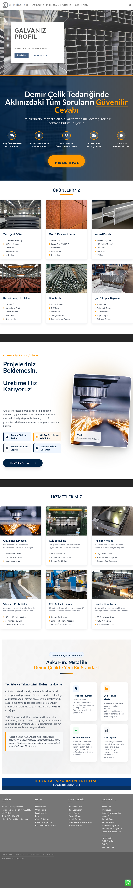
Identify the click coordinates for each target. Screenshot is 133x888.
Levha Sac (9, 255)
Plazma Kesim (74, 816)
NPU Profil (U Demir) (105, 240)
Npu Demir (107, 838)
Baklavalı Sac (56, 247)
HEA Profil (101, 247)
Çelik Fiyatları (108, 841)
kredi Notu (103, 835)
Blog (77, 5)
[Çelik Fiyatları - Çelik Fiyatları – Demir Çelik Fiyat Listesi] (15, 5)
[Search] (130, 5)
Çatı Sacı (105, 844)
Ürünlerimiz (38, 5)
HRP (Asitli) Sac (11, 251)
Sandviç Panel (108, 819)
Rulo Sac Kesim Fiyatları (107, 557)
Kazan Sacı (106, 806)
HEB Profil (101, 251)
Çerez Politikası (42, 819)
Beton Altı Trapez (104, 308)
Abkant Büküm (75, 825)
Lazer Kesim (73, 813)
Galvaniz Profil (11, 311)
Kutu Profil (10, 304)
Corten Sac (56, 240)
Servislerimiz (64, 5)
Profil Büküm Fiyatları (14, 624)
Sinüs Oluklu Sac (104, 311)
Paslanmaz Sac (108, 847)
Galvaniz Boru (57, 304)
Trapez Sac (101, 304)
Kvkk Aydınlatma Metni (45, 825)
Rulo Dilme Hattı (58, 553)
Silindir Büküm (74, 819)
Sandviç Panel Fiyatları (112, 828)
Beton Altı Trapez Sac (111, 813)
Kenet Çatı (106, 816)
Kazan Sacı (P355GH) (60, 244)
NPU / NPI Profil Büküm (15, 617)
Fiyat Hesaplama (12, 561)
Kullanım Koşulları (43, 822)
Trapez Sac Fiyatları (110, 825)
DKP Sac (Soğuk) (12, 244)
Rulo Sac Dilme (75, 806)
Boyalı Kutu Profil (12, 308)
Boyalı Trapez (102, 315)
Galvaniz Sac (10, 247)
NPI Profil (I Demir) (105, 244)
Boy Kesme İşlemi (104, 553)
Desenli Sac (56, 251)
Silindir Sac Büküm (13, 621)
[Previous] (6, 42)
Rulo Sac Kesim (75, 809)
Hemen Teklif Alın (68, 162)
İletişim (84, 5)
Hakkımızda (51, 5)
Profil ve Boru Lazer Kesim (80, 822)
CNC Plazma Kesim (13, 557)
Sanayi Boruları (57, 315)
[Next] (127, 42)
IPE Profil (101, 255)
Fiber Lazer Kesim (13, 553)
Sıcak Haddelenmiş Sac (15, 240)
